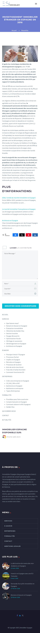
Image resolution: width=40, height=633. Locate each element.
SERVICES (23, 7)
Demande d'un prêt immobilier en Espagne (22, 585)
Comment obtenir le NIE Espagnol (18, 404)
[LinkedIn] (20, 615)
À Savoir (8, 526)
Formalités (9, 536)
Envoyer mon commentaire (20, 306)
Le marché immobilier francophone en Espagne (18, 209)
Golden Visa (10, 407)
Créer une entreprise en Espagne (17, 381)
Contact (8, 541)
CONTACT (5, 415)
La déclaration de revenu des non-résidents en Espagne (22, 564)
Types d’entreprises (13, 391)
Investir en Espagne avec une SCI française (22, 574)
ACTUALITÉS (6, 420)
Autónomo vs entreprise (14, 388)
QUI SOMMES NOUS (9, 411)
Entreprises (9, 531)
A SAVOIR (34, 7)
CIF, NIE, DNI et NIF (13, 383)
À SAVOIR (5, 350)
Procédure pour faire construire (17, 399)
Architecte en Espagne (10, 220)
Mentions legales (12, 546)
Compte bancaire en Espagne (16, 402)
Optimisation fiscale (13, 338)
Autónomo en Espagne (14, 386)
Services (8, 521)
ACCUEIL (5, 315)
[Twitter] (22, 615)
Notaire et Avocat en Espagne (21, 595)
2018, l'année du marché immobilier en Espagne (19, 198)
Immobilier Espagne (9, 474)
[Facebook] (17, 615)
